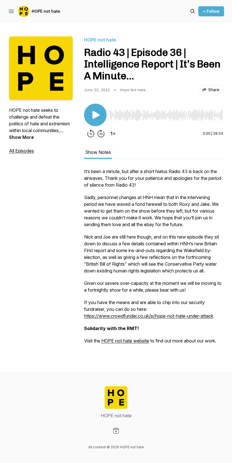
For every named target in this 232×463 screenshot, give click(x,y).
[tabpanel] (153, 259)
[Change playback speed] (113, 133)
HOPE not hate (46, 11)
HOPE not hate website (125, 341)
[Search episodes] (192, 11)
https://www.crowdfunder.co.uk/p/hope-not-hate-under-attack (148, 316)
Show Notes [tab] (98, 152)
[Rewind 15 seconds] (91, 133)
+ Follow (211, 11)
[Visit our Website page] (116, 431)
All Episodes (21, 151)
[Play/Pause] (95, 115)
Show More (21, 137)
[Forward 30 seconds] (101, 133)
